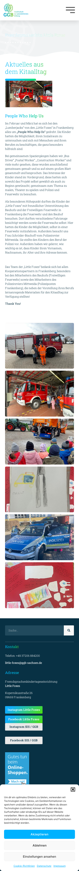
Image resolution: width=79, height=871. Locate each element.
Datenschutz (44, 865)
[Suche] (69, 630)
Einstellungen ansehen (39, 856)
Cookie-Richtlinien (24, 865)
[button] (73, 789)
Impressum (59, 865)
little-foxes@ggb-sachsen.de (23, 663)
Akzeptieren (39, 834)
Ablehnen (40, 845)
